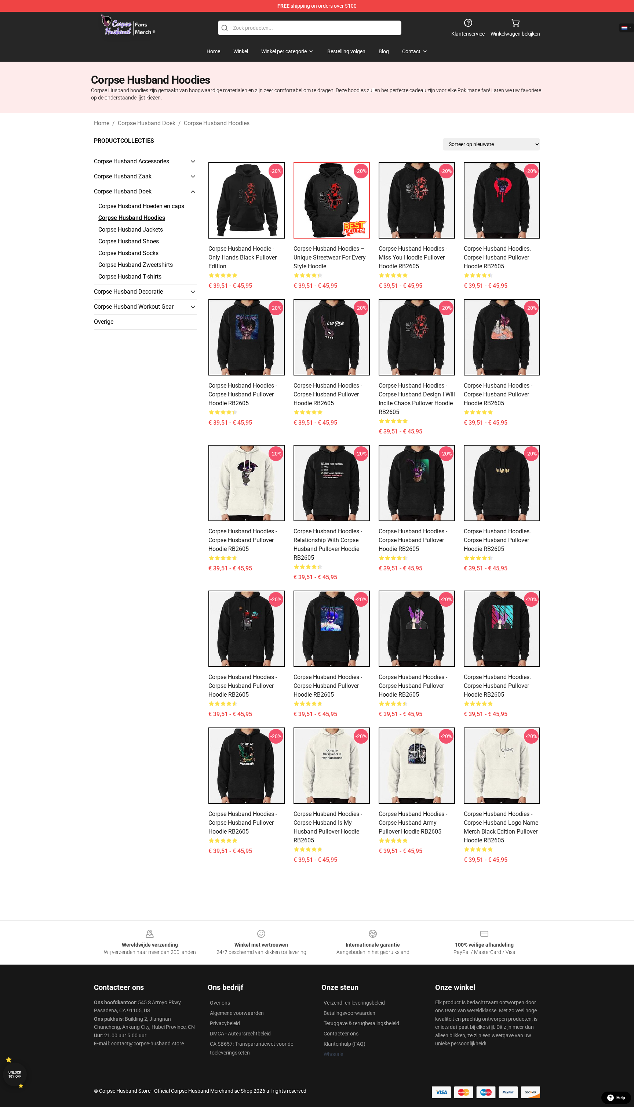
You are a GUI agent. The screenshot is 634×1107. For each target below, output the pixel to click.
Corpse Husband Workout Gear (134, 306)
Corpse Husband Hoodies (216, 123)
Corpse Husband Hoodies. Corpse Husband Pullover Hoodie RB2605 (497, 257)
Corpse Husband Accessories (131, 161)
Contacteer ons (341, 1034)
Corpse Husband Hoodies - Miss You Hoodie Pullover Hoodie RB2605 (413, 257)
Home (101, 123)
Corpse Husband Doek (146, 123)
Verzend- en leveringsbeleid (354, 1003)
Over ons (220, 1003)
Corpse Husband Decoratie (128, 291)
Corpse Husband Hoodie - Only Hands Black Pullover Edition (242, 257)
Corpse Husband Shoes (128, 241)
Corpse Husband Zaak (123, 176)
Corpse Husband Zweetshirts (135, 264)
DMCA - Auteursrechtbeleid (240, 1034)
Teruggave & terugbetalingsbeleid (361, 1023)
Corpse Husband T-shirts (129, 276)
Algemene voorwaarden (237, 1013)
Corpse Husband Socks (128, 253)
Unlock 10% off (14, 1074)
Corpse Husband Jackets (130, 229)
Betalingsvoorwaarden (349, 1013)
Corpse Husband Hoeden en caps (141, 206)
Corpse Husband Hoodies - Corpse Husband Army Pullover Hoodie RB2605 (413, 822)
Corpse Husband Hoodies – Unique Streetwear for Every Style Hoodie (330, 257)
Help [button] (620, 1097)
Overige (103, 321)
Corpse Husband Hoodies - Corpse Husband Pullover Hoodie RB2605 (242, 394)
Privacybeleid (225, 1023)
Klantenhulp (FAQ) (344, 1044)
